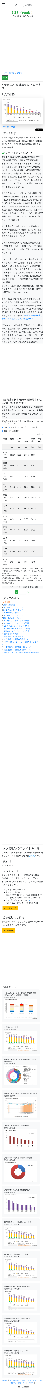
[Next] (28, 592)
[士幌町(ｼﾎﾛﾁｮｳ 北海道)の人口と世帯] (20, 1364)
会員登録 (28, 5)
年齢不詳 (7, 431)
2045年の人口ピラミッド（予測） (17, 628)
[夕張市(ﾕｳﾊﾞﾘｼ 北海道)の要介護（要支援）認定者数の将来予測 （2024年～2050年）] (20, 1009)
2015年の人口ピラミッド (13, 613)
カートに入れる (10, 908)
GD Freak (22, 12)
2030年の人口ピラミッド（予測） (16, 620)
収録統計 (4, 1380)
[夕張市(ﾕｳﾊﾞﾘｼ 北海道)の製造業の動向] (20, 1204)
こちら (32, 856)
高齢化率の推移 (9, 605)
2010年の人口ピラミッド (13, 610)
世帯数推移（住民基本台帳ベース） (18, 647)
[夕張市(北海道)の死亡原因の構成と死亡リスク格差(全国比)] (20, 1075)
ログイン (16, 5)
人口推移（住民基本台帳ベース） (17, 639)
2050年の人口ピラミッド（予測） (17, 631)
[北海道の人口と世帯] (20, 1041)
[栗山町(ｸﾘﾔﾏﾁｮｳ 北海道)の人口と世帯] (20, 1300)
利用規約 (30, 1383)
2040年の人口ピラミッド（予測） (17, 626)
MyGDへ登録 (8, 930)
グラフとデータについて (17, 1380)
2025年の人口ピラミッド (13, 618)
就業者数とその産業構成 (13, 636)
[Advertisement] (22, 42)
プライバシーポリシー (34, 1380)
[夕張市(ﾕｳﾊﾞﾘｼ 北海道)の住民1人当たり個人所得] (20, 1107)
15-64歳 (23, 427)
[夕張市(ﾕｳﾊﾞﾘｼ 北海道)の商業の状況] (20, 1139)
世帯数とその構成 (11, 634)
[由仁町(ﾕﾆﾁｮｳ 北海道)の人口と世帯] (20, 1268)
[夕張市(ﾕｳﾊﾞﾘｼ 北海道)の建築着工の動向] (20, 1171)
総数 (5, 427)
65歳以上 (33, 427)
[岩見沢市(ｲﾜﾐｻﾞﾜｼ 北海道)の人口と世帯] (20, 1236)
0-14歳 (13, 427)
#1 (4, 77)
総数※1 (17, 431)
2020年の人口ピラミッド (13, 615)
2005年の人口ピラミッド (13, 607)
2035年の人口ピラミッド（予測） (16, 623)
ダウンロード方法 (9, 127)
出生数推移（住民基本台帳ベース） (18, 650)
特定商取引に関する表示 (18, 1383)
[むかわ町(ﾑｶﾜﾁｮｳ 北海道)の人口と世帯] (20, 1332)
